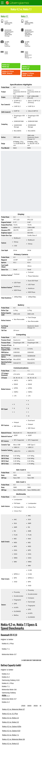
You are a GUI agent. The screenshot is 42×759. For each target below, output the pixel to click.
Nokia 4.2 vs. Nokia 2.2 (10, 718)
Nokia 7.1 (30, 90)
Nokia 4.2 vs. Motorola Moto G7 (13, 709)
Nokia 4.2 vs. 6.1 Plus (10, 714)
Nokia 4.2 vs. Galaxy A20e (11, 726)
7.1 (27, 16)
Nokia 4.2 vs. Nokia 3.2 (10, 722)
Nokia (3, 16)
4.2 (7, 16)
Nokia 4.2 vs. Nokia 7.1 (10, 735)
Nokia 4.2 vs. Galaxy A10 (11, 731)
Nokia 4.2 (16, 90)
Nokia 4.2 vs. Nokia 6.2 (10, 743)
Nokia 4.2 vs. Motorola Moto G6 (13, 739)
